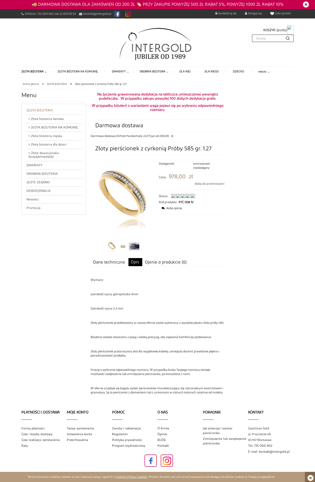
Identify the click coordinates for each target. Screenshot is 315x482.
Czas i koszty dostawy (36, 434)
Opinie (162, 434)
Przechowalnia (77, 440)
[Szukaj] (288, 38)
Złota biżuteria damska (47, 119)
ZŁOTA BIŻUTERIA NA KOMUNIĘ (54, 127)
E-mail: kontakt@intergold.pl (269, 451)
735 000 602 (45, 13)
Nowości (33, 199)
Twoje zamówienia (80, 428)
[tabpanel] (157, 336)
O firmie (163, 428)
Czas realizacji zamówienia (40, 440)
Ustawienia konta (79, 434)
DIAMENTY (34, 165)
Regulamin (120, 434)
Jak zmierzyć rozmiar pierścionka (217, 431)
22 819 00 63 (67, 13)
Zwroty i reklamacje (126, 428)
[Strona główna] (157, 43)
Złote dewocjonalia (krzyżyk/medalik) (44, 155)
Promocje (34, 208)
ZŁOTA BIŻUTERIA (40, 110)
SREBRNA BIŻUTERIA (42, 174)
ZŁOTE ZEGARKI (38, 182)
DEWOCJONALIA (39, 191)
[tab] (135, 262)
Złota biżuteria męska (46, 136)
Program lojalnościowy (128, 445)
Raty (24, 445)
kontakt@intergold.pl (97, 13)
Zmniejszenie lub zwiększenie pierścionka (224, 441)
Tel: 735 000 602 (260, 445)
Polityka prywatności (127, 440)
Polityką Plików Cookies (131, 477)
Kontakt (163, 445)
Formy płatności (33, 428)
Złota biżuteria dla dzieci (49, 144)
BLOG (162, 440)
